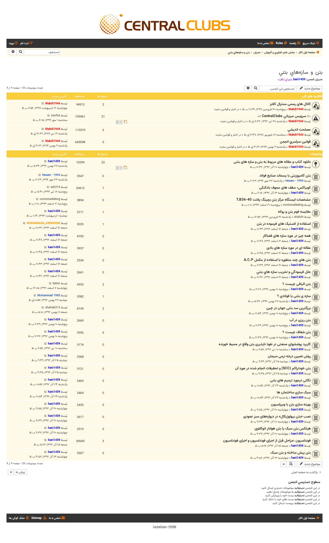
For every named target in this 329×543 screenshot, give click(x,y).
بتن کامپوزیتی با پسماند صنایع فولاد (285, 176)
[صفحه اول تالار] (164, 24)
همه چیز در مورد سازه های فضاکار (287, 236)
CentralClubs (160, 527)
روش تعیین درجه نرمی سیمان (289, 356)
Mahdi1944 (296, 109)
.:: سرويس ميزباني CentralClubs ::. (284, 116)
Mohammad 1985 (48, 295)
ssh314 (55, 187)
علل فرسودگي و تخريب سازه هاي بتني (284, 272)
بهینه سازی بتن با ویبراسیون (291, 404)
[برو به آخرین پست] (43, 103)
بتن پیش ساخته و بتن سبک (290, 453)
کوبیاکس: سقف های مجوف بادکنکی (285, 188)
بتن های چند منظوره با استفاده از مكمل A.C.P (277, 260)
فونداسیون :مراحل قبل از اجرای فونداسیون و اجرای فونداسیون (267, 441)
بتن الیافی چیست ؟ (297, 284)
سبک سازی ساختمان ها (294, 392)
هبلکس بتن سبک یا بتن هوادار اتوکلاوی (283, 428)
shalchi (298, 217)
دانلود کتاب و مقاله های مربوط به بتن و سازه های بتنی (272, 162)
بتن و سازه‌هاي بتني (300, 72)
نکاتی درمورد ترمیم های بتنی (290, 380)
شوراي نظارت (285, 79)
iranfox (55, 115)
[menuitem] (295, 43)
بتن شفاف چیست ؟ (297, 332)
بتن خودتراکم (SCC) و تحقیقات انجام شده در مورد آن (273, 368)
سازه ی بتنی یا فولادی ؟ (294, 296)
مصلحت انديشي (299, 129)
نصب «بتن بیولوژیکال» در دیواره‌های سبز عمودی (277, 416)
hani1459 (299, 79)
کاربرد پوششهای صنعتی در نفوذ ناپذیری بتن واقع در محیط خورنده (265, 344)
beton (56, 283)
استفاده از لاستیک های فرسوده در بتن (284, 224)
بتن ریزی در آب (300, 320)
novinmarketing (293, 205)
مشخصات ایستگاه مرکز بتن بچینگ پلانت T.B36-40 (273, 200)
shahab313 (52, 307)
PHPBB (172, 527)
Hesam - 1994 (294, 181)
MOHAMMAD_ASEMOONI (43, 223)
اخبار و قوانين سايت (225, 109)
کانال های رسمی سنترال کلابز (290, 104)
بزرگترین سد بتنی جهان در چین (288, 308)
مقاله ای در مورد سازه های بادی (289, 248)
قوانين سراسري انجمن (295, 142)
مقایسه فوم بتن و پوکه (294, 212)
